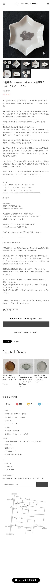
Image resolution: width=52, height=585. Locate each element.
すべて (8, 404)
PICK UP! (8, 445)
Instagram (9, 463)
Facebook (8, 466)
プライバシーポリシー (12, 451)
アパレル (8, 420)
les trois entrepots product (15, 417)
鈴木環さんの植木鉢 (12, 431)
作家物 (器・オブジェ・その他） (16, 414)
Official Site (9, 469)
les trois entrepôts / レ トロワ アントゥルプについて (23, 442)
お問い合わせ (9, 448)
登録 (42, 484)
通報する (17, 341)
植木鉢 (7, 427)
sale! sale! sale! (11, 424)
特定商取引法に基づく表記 (13, 454)
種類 (4, 310)
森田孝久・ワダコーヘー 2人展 (16, 434)
